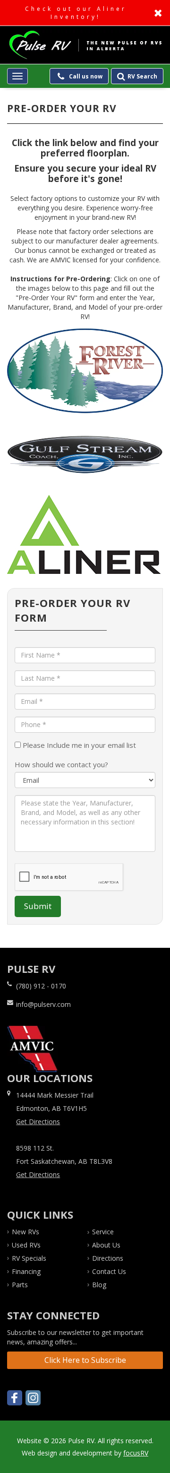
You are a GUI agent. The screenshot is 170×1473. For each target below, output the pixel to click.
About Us (106, 1244)
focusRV (135, 1452)
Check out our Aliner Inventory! (85, 13)
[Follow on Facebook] (14, 1397)
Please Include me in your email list (78, 745)
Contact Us (109, 1271)
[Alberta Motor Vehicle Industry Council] (32, 1048)
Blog (99, 1284)
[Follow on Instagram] (33, 1397)
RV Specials (29, 1258)
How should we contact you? (61, 764)
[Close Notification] (159, 12)
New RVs (25, 1231)
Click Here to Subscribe (85, 1360)
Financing (26, 1271)
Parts (20, 1284)
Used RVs (26, 1244)
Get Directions (38, 1121)
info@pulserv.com (43, 1004)
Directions (107, 1258)
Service (103, 1231)
